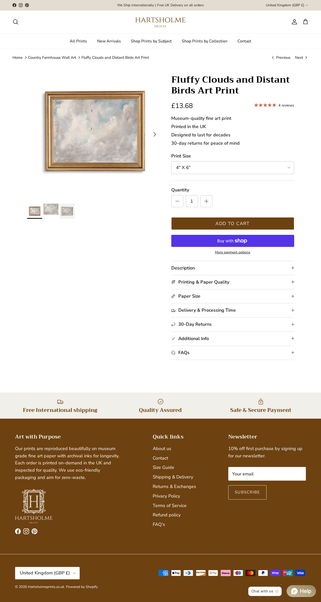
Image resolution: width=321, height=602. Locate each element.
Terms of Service (170, 506)
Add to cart (232, 224)
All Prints (78, 41)
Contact (244, 41)
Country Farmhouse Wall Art (52, 57)
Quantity (180, 190)
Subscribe (247, 492)
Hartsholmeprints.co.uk (46, 586)
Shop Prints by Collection (204, 41)
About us (162, 449)
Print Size (181, 156)
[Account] (293, 22)
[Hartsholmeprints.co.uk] (160, 22)
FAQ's (159, 524)
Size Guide (163, 467)
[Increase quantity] (206, 201)
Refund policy (167, 515)
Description (183, 268)
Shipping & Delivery (173, 477)
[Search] (16, 22)
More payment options (232, 252)
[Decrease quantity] (177, 201)
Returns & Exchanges (174, 486)
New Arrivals (109, 41)
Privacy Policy (166, 496)
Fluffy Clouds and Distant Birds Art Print (115, 57)
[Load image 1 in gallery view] (93, 132)
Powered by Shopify (82, 586)
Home (18, 57)
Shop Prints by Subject (151, 41)
